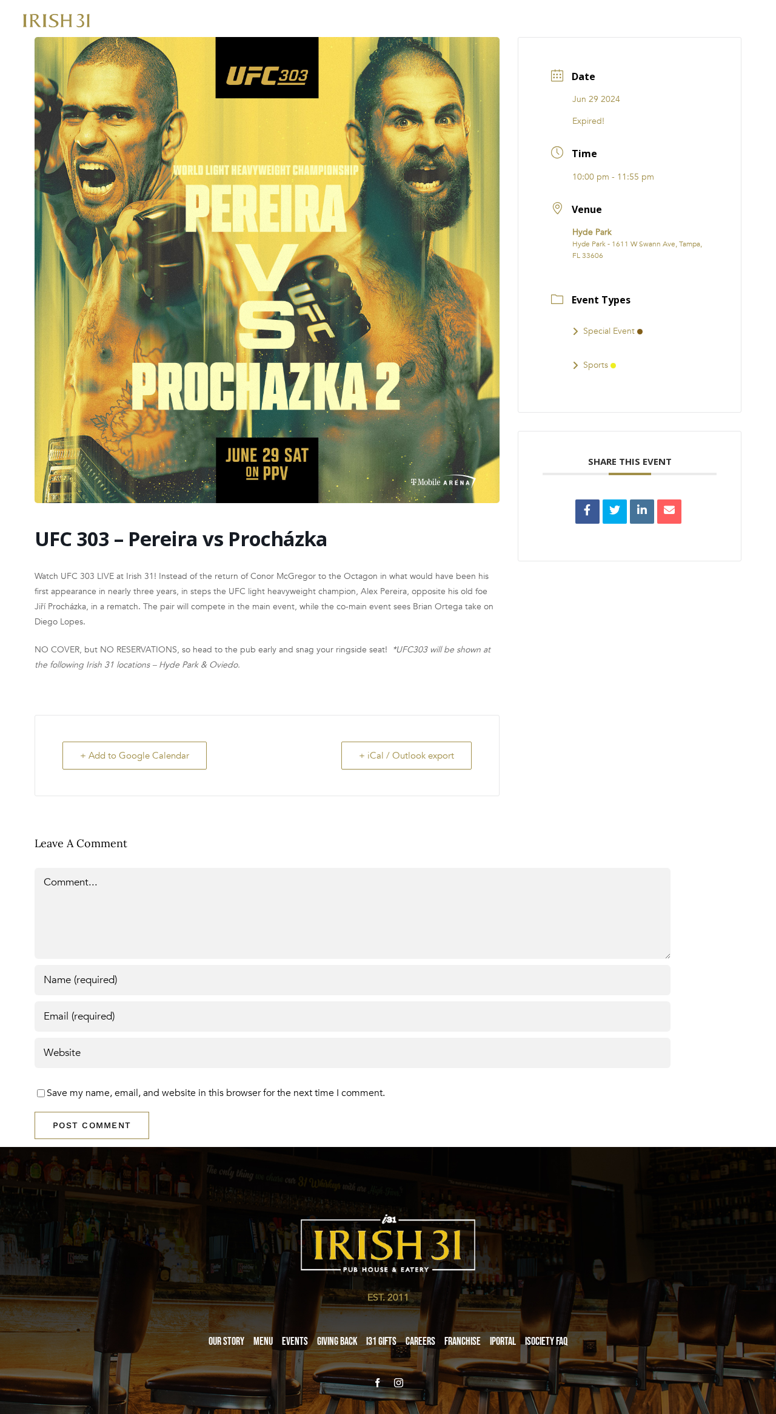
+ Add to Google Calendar (134, 755)
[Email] (669, 511)
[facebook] (377, 1382)
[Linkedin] (642, 511)
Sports (595, 365)
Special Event (609, 331)
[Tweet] (615, 511)
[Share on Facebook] (587, 511)
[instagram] (398, 1382)
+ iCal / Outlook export (406, 755)
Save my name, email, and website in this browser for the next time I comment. (216, 1093)
